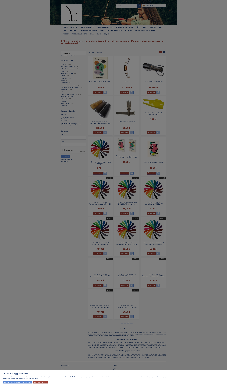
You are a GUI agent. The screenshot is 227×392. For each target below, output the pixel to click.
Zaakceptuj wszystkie (40, 382)
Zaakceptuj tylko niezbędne (12, 382)
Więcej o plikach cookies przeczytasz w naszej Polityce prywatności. (20, 378)
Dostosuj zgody (26, 382)
